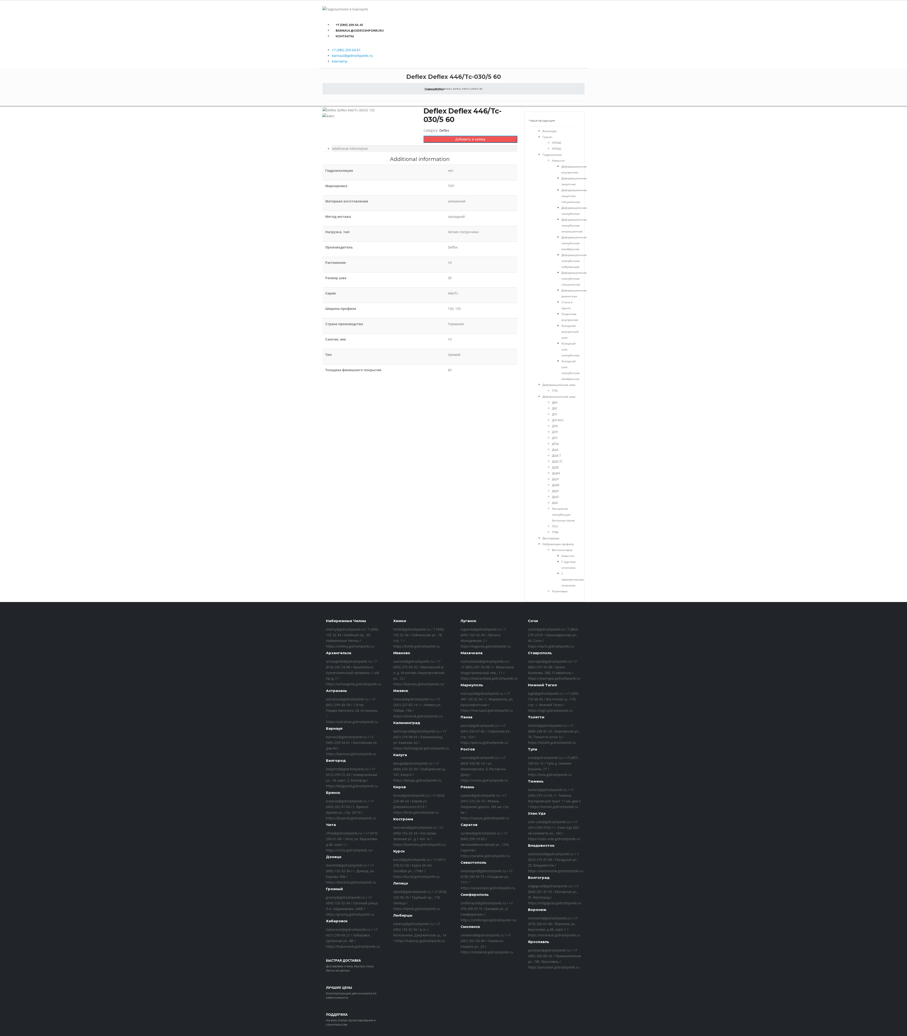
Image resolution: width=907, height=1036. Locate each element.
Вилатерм (549, 131)
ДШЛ (555, 479)
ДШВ (555, 467)
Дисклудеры (551, 538)
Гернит (547, 137)
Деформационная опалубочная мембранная (574, 243)
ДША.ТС (557, 461)
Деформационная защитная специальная (574, 196)
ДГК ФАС (558, 420)
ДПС (555, 438)
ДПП (555, 432)
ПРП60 (556, 149)
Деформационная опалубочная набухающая (574, 261)
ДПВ (555, 426)
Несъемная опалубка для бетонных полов (563, 514)
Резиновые (560, 591)
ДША (555, 450)
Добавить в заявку (470, 139)
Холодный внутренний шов (570, 332)
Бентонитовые (562, 550)
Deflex (444, 130)
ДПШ (555, 444)
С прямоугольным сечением (572, 579)
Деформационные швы (559, 385)
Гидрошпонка (552, 155)
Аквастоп (558, 161)
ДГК (554, 414)
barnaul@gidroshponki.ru (360, 30)
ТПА (555, 391)
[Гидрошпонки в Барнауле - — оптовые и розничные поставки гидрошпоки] (345, 9)
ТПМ (555, 532)
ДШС (555, 503)
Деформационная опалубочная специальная (574, 278)
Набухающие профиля (558, 544)
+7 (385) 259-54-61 (349, 25)
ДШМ (555, 485)
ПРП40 (556, 143)
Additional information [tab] (350, 148)
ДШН (555, 491)
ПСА (555, 526)
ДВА (555, 402)
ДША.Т (556, 456)
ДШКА (556, 473)
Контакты (345, 36)
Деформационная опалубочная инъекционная (574, 225)
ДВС (555, 408)
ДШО (555, 497)
